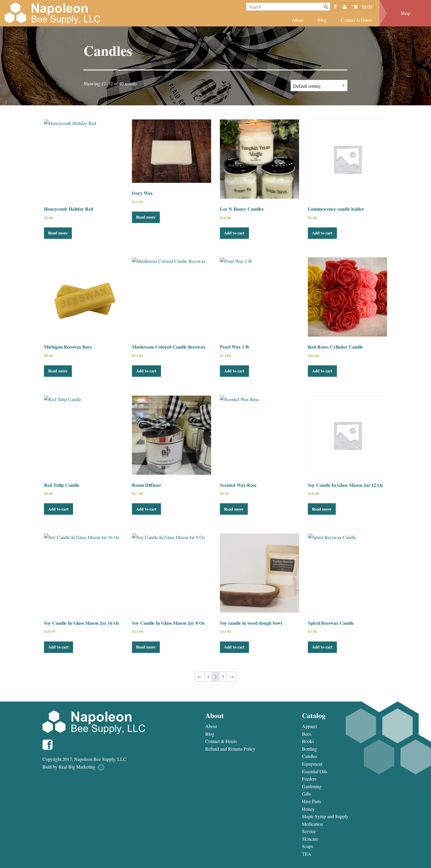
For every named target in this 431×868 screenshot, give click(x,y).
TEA (306, 854)
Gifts (306, 793)
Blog (322, 20)
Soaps (307, 846)
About (297, 20)
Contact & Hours (356, 20)
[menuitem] (297, 19)
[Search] (326, 6)
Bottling (309, 749)
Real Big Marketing (77, 767)
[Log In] (344, 6)
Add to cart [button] (234, 233)
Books (308, 741)
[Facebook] (335, 6)
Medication (312, 824)
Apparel (309, 726)
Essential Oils (314, 771)
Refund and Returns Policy (230, 749)
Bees (306, 734)
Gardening (312, 786)
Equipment (312, 763)
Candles (309, 756)
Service (309, 831)
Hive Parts (311, 801)
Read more (57, 233)
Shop (405, 13)
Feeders (309, 778)
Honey (308, 809)
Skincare (310, 839)
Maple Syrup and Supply (325, 816)
